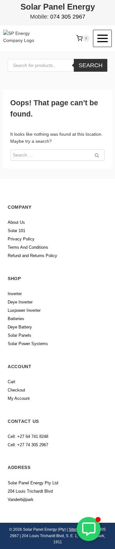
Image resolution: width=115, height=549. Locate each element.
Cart (11, 381)
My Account (19, 398)
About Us (16, 222)
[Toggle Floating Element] (89, 529)
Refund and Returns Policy (32, 255)
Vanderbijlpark (21, 499)
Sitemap (76, 529)
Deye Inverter (20, 302)
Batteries (16, 318)
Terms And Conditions (28, 247)
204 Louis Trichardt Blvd (30, 491)
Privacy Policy (21, 239)
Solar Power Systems (28, 343)
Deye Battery (20, 327)
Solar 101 (16, 230)
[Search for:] (57, 154)
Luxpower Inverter (24, 310)
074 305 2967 (67, 16)
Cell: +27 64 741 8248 (28, 436)
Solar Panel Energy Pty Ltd (33, 482)
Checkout (16, 390)
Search (91, 65)
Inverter (15, 293)
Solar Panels (19, 335)
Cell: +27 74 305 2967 (28, 444)
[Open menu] (102, 38)
